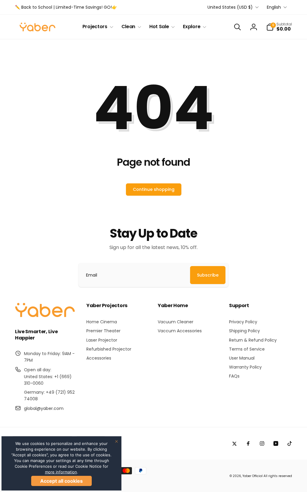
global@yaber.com (44, 408)
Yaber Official (253, 476)
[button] (96, 27)
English (274, 7)
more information (61, 472)
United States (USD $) (230, 7)
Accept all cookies (61, 481)
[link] (66, 7)
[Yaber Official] (45, 315)
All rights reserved (278, 476)
